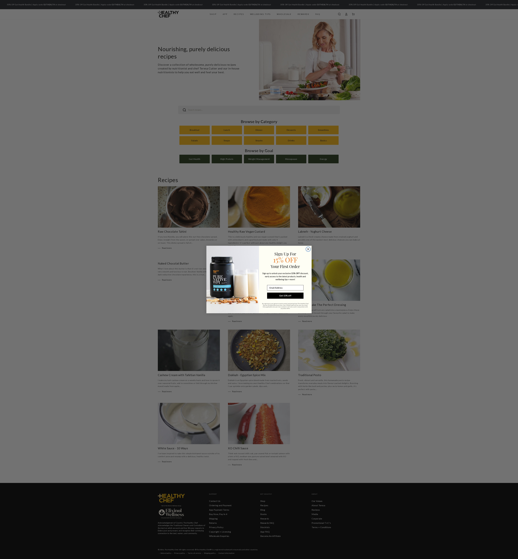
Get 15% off (285, 295)
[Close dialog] (308, 249)
